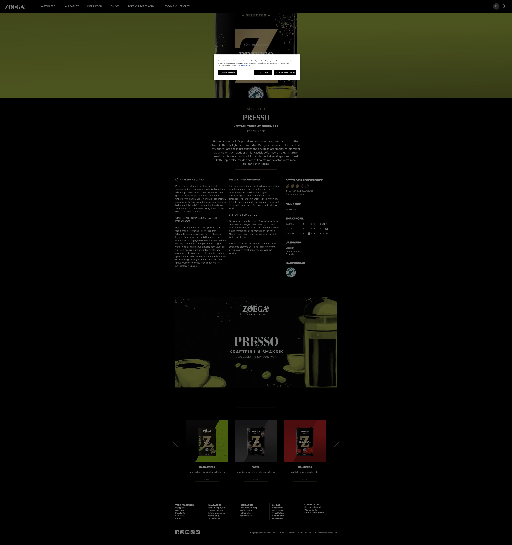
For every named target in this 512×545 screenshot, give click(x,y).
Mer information (244, 65)
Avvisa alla (263, 72)
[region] (257, 67)
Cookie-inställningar (227, 72)
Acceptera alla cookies (285, 72)
